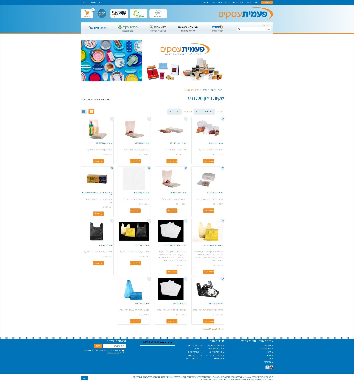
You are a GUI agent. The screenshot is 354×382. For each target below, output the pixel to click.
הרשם (98, 346)
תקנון (227, 2)
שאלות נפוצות (237, 2)
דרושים (248, 2)
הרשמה (84, 2)
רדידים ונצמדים (193, 345)
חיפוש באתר (266, 25)
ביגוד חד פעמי (193, 351)
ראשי (256, 2)
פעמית (213, 90)
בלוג (213, 2)
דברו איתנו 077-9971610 (157, 342)
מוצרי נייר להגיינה (192, 358)
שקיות (205, 90)
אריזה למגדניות (215, 351)
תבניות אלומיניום (215, 348)
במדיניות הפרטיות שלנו (209, 379)
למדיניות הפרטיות (113, 353)
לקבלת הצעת (209, 161)
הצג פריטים (187, 111)
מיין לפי (220, 111)
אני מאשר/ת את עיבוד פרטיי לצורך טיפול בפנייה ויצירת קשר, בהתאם (103, 351)
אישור (84, 378)
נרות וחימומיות (193, 355)
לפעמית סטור (267, 2)
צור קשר (206, 2)
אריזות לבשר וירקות (214, 355)
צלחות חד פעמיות (215, 345)
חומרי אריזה (217, 358)
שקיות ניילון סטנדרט (191, 90)
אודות (220, 2)
